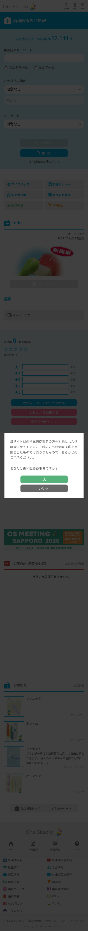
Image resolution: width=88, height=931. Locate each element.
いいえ (44, 488)
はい (44, 479)
